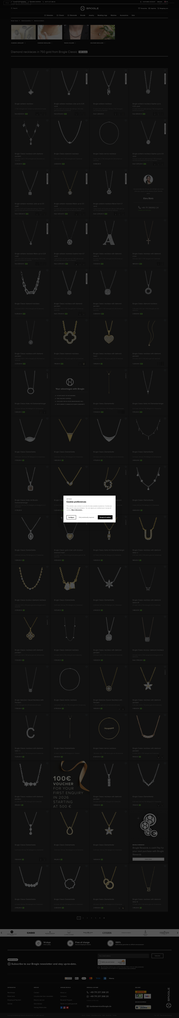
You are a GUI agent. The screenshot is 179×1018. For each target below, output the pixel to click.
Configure (71, 517)
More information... (77, 510)
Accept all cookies (105, 517)
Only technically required (86, 517)
